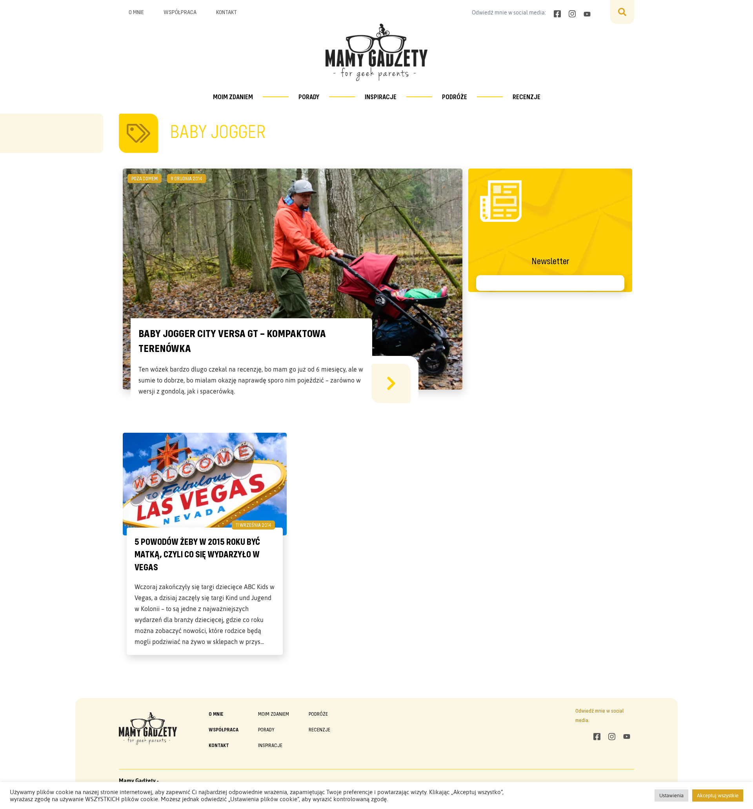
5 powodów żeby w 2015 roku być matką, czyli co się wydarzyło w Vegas (197, 554)
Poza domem (144, 178)
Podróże (454, 96)
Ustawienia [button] (671, 795)
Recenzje (526, 96)
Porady (308, 96)
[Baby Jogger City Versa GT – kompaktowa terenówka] (391, 383)
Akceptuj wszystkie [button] (717, 795)
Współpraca (180, 12)
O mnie (136, 12)
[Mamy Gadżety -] (376, 52)
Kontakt (226, 12)
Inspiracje (381, 96)
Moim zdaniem (233, 96)
